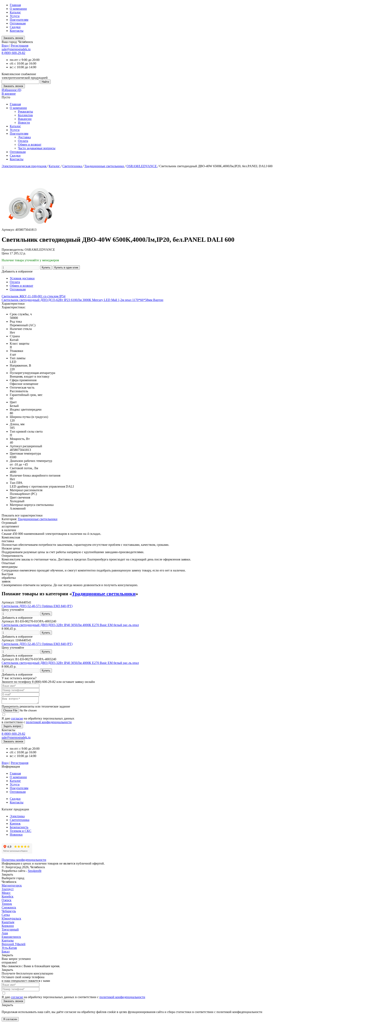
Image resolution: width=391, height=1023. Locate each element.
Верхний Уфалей (13, 944)
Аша (5, 933)
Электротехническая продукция (24, 166)
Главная (15, 5)
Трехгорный (10, 929)
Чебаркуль (9, 911)
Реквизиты (25, 111)
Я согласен (10, 1019)
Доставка (24, 137)
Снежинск (9, 907)
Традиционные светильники (104, 166)
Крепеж (15, 823)
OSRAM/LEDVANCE (142, 166)
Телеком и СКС (20, 831)
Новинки (16, 834)
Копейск (7, 896)
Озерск (6, 900)
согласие (17, 718)
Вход (5, 45)
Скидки (15, 27)
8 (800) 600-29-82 (13, 53)
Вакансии (25, 119)
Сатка (6, 914)
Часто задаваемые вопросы (36, 148)
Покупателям (19, 19)
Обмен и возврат (29, 144)
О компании (18, 8)
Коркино (8, 925)
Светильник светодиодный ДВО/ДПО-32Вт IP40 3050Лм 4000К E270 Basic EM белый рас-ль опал (70, 625)
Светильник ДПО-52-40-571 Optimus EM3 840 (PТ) (37, 606)
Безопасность (19, 827)
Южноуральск (11, 918)
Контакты (16, 30)
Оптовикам (18, 23)
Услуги (15, 16)
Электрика (17, 816)
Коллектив (25, 115)
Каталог (15, 12)
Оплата (23, 141)
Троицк (7, 903)
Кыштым (8, 922)
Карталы (8, 940)
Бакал (6, 951)
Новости (24, 122)
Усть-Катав (9, 947)
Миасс (6, 892)
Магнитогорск (12, 885)
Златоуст (8, 889)
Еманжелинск (11, 936)
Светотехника (72, 166)
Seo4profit (34, 870)
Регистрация (19, 45)
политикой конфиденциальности (49, 722)
